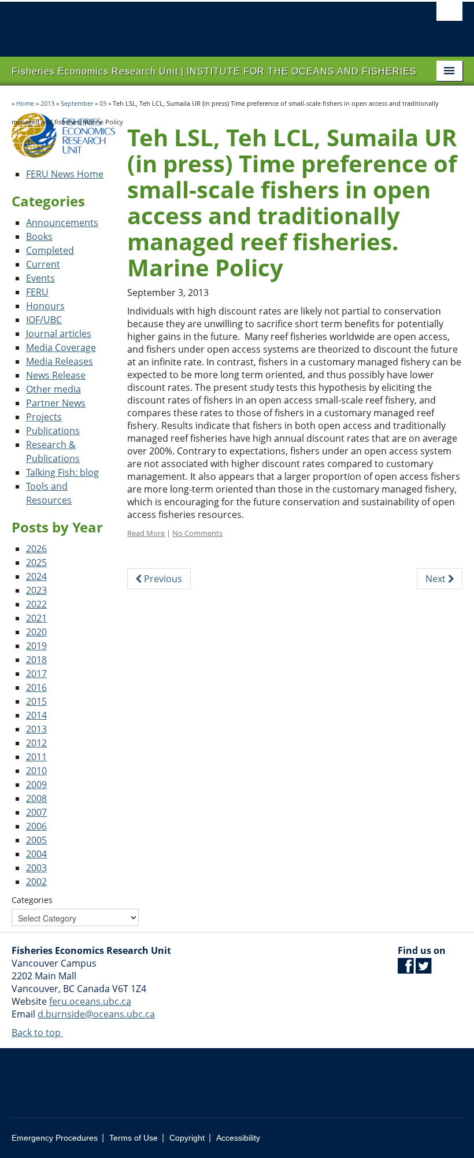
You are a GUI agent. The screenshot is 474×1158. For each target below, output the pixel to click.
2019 (36, 645)
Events (40, 278)
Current (43, 264)
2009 (36, 784)
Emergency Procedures (55, 1138)
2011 (36, 756)
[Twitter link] (423, 969)
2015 (36, 701)
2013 (47, 103)
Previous (162, 578)
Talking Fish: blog (62, 472)
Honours (45, 305)
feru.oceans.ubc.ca (90, 1001)
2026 (36, 548)
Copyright (187, 1138)
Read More (146, 533)
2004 (36, 854)
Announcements (62, 222)
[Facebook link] (405, 969)
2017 (36, 673)
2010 (36, 770)
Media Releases (59, 361)
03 (102, 103)
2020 (36, 632)
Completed (50, 250)
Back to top (37, 1032)
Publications (53, 430)
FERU (37, 292)
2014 (36, 715)
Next (436, 578)
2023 (36, 590)
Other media (53, 389)
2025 (36, 562)
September (77, 103)
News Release (56, 375)
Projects (44, 416)
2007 (36, 812)
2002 (36, 881)
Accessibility (238, 1138)
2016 (36, 687)
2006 (36, 826)
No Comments (197, 533)
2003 (36, 867)
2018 (36, 659)
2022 (36, 604)
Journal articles (58, 333)
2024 (36, 576)
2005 (36, 840)
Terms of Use (133, 1138)
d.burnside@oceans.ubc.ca (96, 1014)
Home (25, 103)
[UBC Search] (449, 14)
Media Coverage (61, 347)
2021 (36, 618)
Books (39, 236)
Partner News (56, 403)
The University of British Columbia (203, 24)
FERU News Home (64, 174)
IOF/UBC (44, 319)
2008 (36, 798)
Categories (32, 899)
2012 (36, 743)
